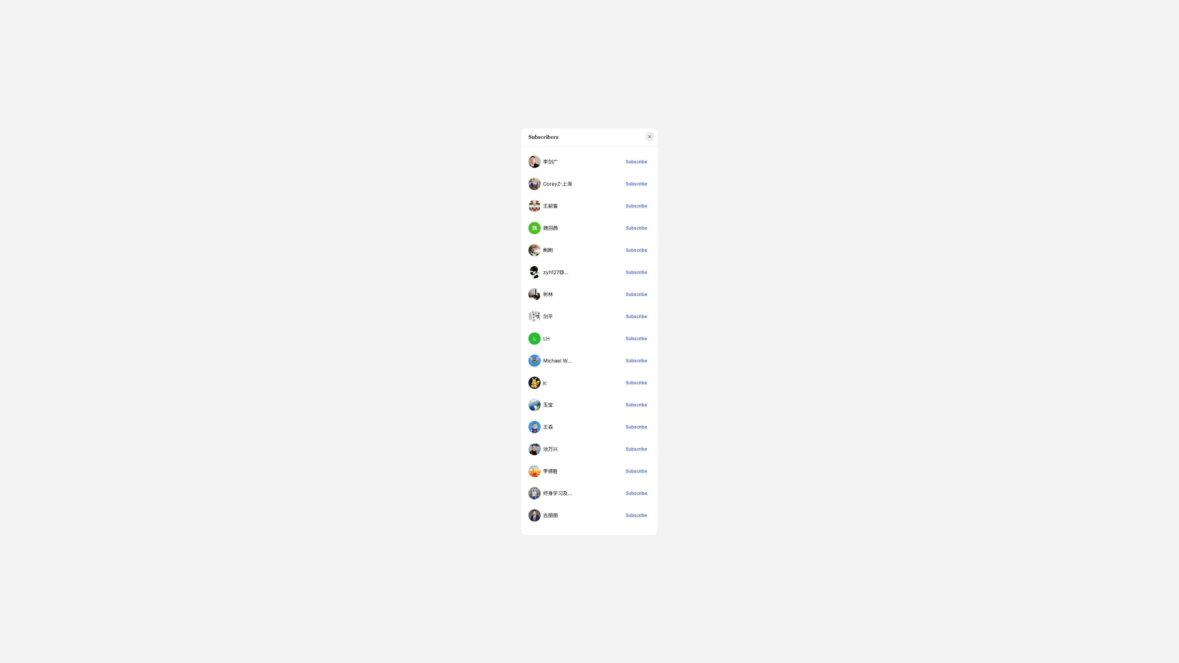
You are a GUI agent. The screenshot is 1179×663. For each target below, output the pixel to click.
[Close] (649, 136)
